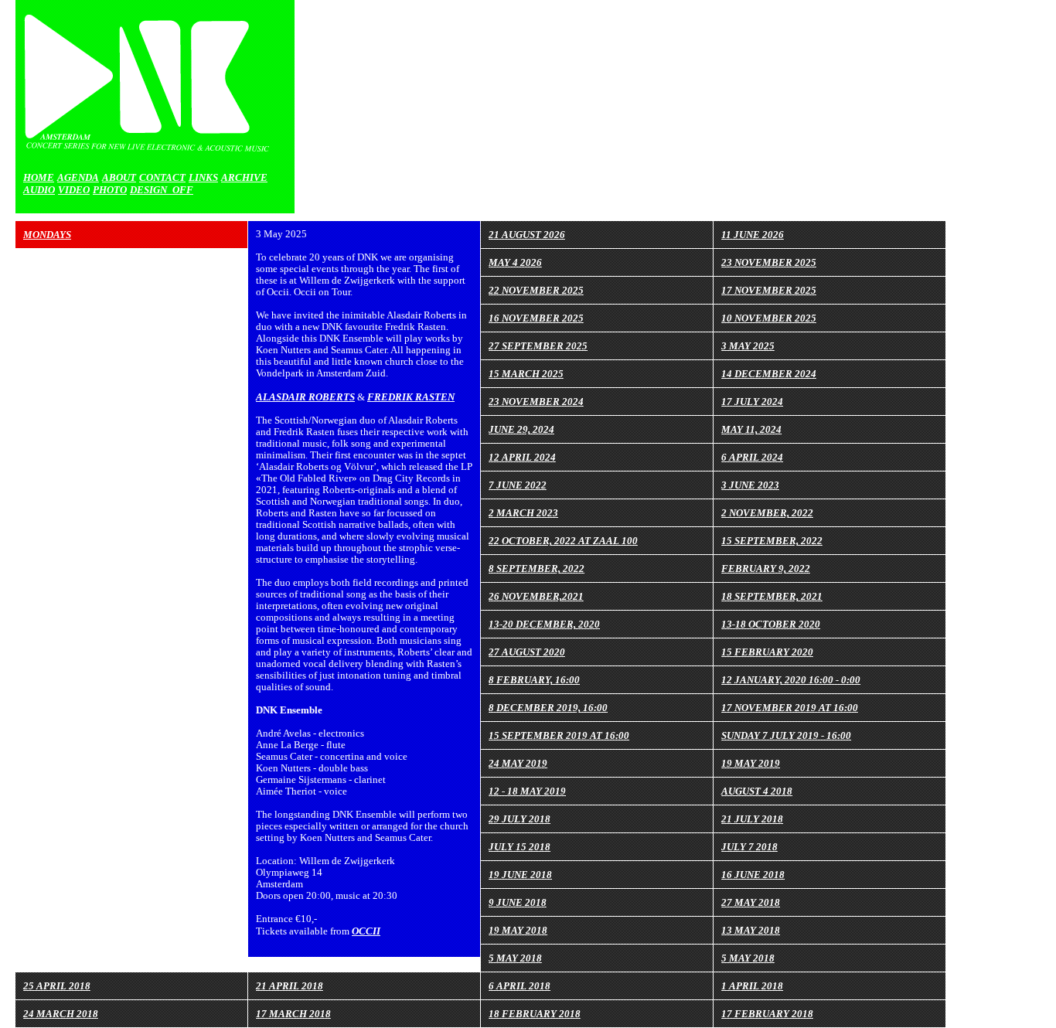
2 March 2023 (523, 513)
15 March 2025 (526, 374)
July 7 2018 (749, 847)
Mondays (47, 234)
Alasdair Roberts (305, 397)
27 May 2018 (750, 902)
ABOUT (119, 177)
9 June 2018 (518, 902)
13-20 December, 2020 (544, 624)
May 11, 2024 (751, 429)
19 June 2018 (520, 874)
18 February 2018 (535, 1013)
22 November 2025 (536, 290)
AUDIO (39, 190)
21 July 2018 (752, 819)
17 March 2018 (293, 1013)
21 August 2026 (527, 234)
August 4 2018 (756, 791)
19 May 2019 (750, 763)
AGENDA (78, 177)
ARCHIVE (244, 177)
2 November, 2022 (767, 513)
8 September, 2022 (536, 568)
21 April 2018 (289, 986)
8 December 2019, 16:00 (548, 707)
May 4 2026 (515, 262)
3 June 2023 (750, 485)
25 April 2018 (56, 986)
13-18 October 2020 (770, 624)
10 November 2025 (768, 318)
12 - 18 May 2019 (527, 791)
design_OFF (161, 190)
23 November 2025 (768, 262)
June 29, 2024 (521, 429)
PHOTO (110, 190)
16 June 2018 (753, 874)
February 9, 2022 (765, 568)
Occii (366, 931)
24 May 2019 (518, 763)
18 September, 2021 (772, 596)
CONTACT (162, 177)
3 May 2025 (748, 346)
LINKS (203, 177)
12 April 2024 (522, 457)
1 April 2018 (752, 986)
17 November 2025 (768, 290)
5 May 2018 (515, 958)
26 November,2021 (536, 596)
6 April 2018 (519, 986)
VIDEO (74, 190)
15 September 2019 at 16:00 (559, 735)
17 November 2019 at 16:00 (789, 707)
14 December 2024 (768, 374)
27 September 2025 (538, 346)
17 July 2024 (752, 401)
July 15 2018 (519, 847)
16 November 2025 (536, 318)
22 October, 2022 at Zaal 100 (563, 540)
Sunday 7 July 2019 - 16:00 (786, 735)
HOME (38, 177)
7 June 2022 (518, 485)
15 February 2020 (767, 652)
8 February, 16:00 (534, 680)
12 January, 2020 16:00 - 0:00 (790, 680)
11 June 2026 (752, 234)
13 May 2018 (750, 930)
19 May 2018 (518, 930)
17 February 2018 (767, 1013)
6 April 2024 (752, 457)
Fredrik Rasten (411, 397)
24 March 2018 (60, 1013)
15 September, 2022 (772, 540)
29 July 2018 (519, 819)
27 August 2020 (527, 652)
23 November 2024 (536, 401)
